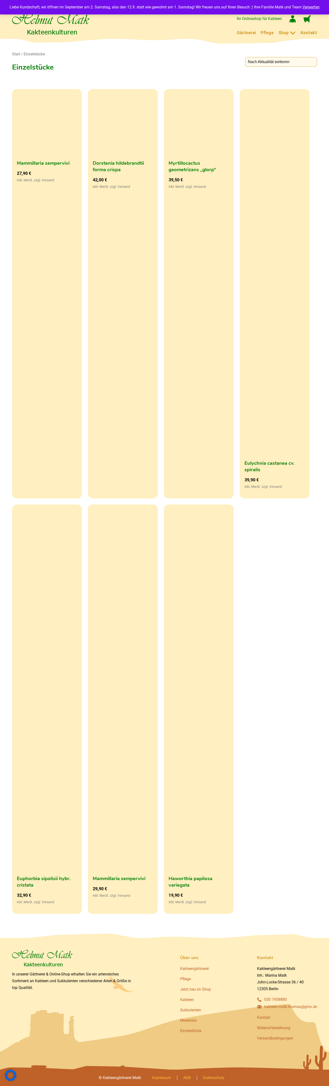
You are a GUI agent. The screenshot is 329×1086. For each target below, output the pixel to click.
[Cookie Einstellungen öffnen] (10, 1080)
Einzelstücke (34, 54)
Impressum (161, 1077)
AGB (187, 1077)
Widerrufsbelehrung (273, 1028)
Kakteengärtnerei (194, 968)
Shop (283, 32)
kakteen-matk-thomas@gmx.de (290, 1006)
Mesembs (188, 1020)
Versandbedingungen (275, 1038)
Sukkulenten (190, 1010)
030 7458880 (275, 999)
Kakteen (187, 999)
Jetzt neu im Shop (195, 989)
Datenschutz (213, 1077)
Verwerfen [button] (311, 7)
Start (16, 54)
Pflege (267, 32)
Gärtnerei (246, 32)
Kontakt (309, 32)
